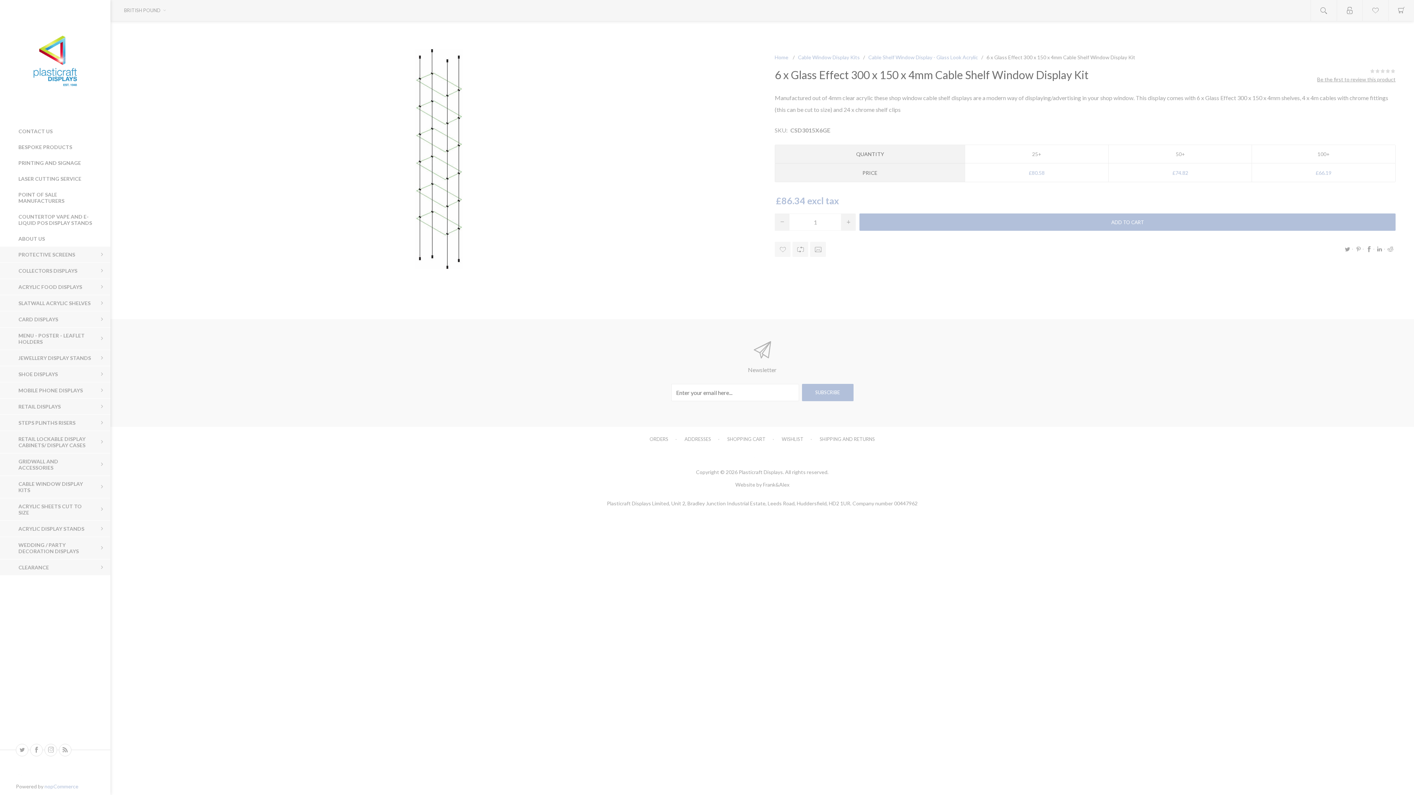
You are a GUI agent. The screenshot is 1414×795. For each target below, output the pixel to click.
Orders (659, 439)
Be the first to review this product (1356, 79)
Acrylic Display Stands (51, 529)
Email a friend (818, 249)
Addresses (698, 439)
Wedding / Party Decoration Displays (48, 548)
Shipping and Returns (847, 439)
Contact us (35, 131)
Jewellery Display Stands (54, 358)
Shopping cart (746, 439)
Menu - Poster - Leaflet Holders (51, 338)
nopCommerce (61, 786)
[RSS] (65, 750)
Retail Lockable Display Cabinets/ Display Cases (51, 442)
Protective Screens (46, 254)
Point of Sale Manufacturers (41, 197)
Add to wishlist (783, 249)
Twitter (1347, 249)
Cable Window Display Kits (50, 487)
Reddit (1390, 249)
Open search (1324, 10)
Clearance (33, 567)
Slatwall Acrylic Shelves (54, 303)
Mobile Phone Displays (50, 390)
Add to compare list (800, 249)
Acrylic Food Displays (50, 287)
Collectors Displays (47, 271)
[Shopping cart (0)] (1401, 10)
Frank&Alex (776, 484)
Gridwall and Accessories (38, 464)
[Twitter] (22, 750)
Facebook (1369, 249)
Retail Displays (39, 406)
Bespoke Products (45, 147)
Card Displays (38, 319)
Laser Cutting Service (49, 179)
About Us (31, 239)
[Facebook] (36, 750)
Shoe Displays (38, 374)
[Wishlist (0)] (1375, 10)
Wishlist (792, 439)
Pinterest (1358, 249)
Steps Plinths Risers (46, 423)
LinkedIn (1379, 249)
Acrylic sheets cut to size (50, 509)
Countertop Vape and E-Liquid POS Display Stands (55, 219)
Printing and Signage (49, 163)
